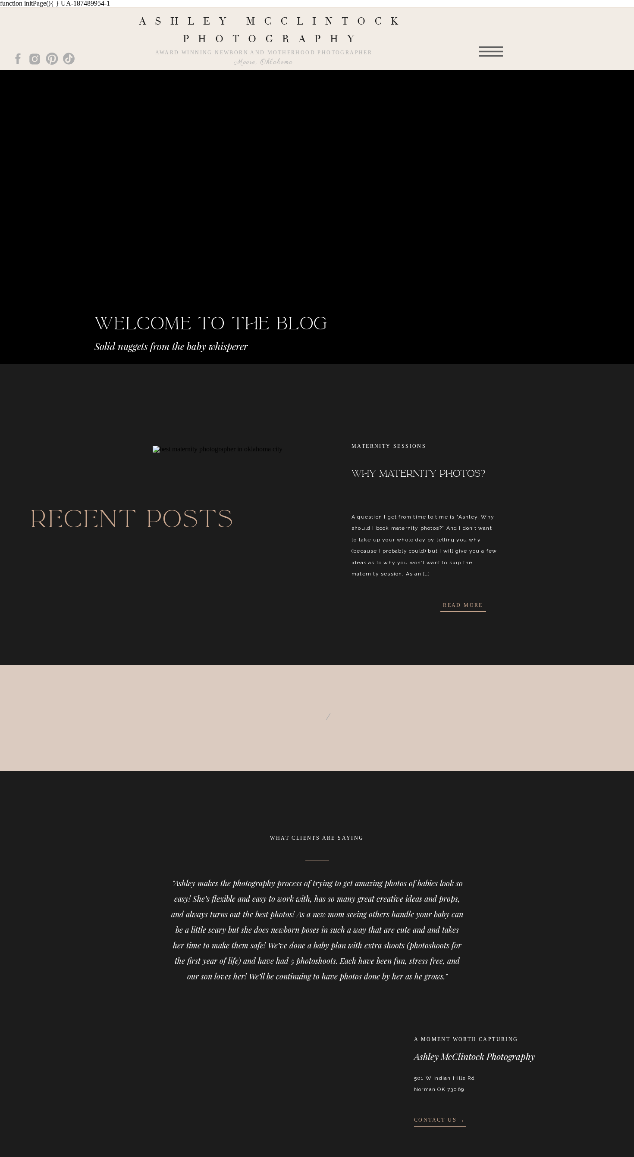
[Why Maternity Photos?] (241, 512)
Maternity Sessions (389, 446)
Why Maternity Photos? (418, 474)
